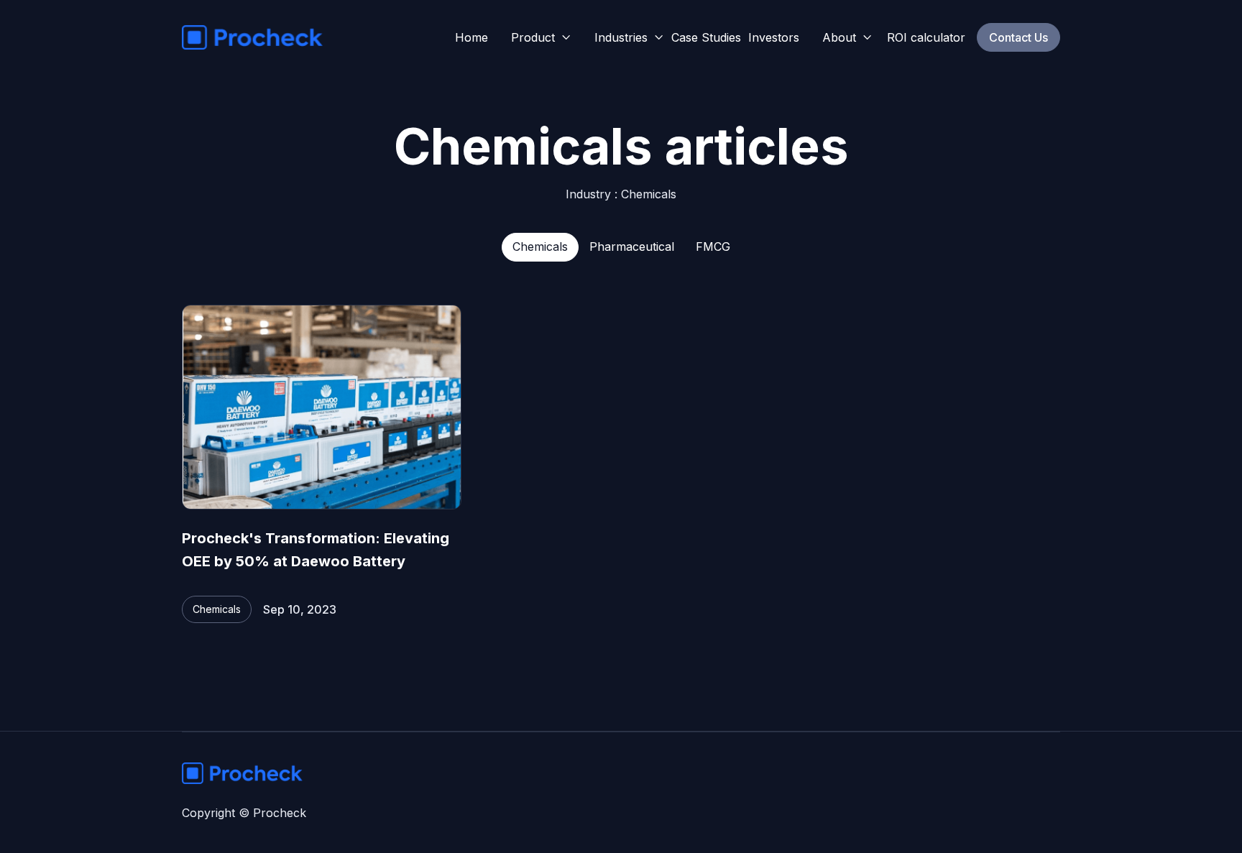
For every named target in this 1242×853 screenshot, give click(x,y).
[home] (252, 37)
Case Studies (706, 37)
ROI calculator (926, 37)
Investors (773, 37)
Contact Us (1018, 37)
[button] (541, 37)
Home (471, 37)
